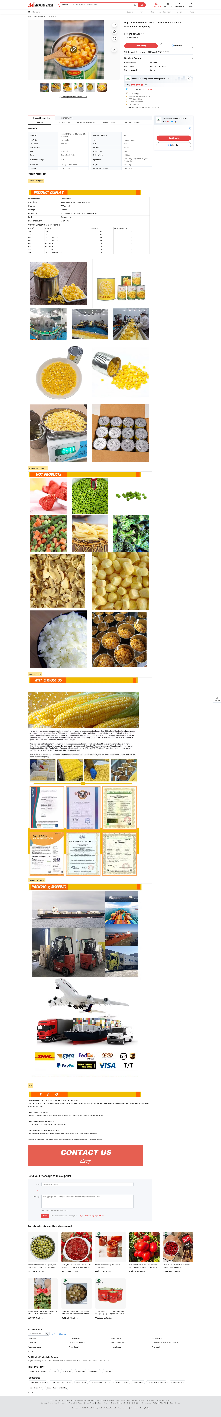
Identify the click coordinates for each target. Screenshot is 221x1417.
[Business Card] (190, 128)
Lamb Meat (32, 1343)
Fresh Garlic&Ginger (76, 1343)
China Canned (81, 1382)
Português (72, 1403)
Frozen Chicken (74, 1339)
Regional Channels (138, 1400)
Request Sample (164, 52)
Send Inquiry (141, 46)
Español (64, 1403)
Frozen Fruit (73, 1347)
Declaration (134, 1408)
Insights (168, 1400)
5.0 (164, 122)
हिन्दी (141, 1403)
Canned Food (52, 16)
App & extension (165, 12)
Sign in (191, 6)
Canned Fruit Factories (37, 1382)
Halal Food (108, 1371)
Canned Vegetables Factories (61, 1382)
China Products (65, 1400)
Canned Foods (115, 1347)
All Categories (36, 12)
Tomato (54, 1371)
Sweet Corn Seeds (121, 1382)
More (30, 1392)
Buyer (140, 12)
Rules (192, 12)
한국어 (129, 1403)
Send (45, 1216)
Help (152, 12)
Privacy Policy (144, 1408)
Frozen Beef (32, 1339)
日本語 (136, 1403)
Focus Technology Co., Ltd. (95, 1408)
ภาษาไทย (148, 1403)
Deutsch (106, 1403)
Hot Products (54, 1400)
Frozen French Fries (117, 1343)
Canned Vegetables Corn (157, 1382)
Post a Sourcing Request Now (92, 1216)
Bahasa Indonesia (174, 1403)
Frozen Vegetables (34, 1347)
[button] (144, 122)
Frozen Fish (156, 1339)
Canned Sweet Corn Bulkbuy (57, 1388)
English (56, 1403)
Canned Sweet (138, 1382)
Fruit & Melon (66, 1371)
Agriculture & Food (39, 16)
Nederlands (114, 1403)
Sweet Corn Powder (177, 1382)
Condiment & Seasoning (38, 1371)
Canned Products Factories (100, 1382)
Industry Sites (125, 1400)
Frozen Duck (114, 1339)
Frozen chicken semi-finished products (165, 1343)
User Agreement (123, 1408)
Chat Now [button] (178, 46)
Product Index (150, 1400)
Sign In (128, 107)
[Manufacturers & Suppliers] (40, 4)
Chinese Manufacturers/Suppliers (83, 1400)
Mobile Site (160, 1400)
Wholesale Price (114, 1400)
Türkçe (155, 1403)
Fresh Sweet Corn (35, 1388)
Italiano (99, 1403)
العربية (123, 1403)
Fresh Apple (156, 1347)
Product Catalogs (60, 1334)
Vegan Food (80, 1371)
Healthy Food (94, 1371)
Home (29, 16)
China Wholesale (101, 1400)
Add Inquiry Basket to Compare (74, 96)
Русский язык (90, 1403)
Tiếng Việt (163, 1403)
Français (80, 1403)
